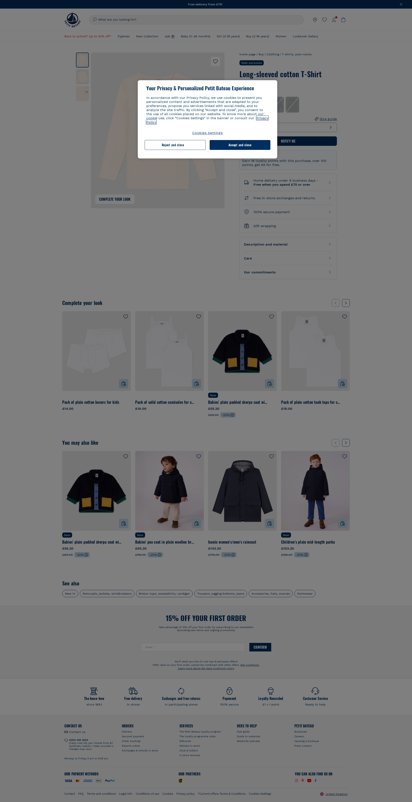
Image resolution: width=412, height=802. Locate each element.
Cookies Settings (207, 133)
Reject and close (173, 145)
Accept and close (240, 145)
